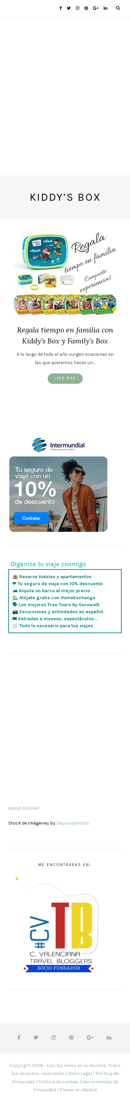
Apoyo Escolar (23, 808)
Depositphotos (72, 823)
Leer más (65, 378)
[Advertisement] (65, 110)
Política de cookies (58, 1082)
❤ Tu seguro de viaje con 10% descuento (57, 584)
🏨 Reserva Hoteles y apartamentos (51, 577)
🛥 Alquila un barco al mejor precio (51, 591)
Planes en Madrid (78, 1090)
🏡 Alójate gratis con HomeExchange (53, 598)
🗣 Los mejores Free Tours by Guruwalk (56, 605)
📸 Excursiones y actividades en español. (58, 612)
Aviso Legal (80, 1073)
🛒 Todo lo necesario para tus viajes (52, 626)
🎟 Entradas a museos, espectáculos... (55, 619)
